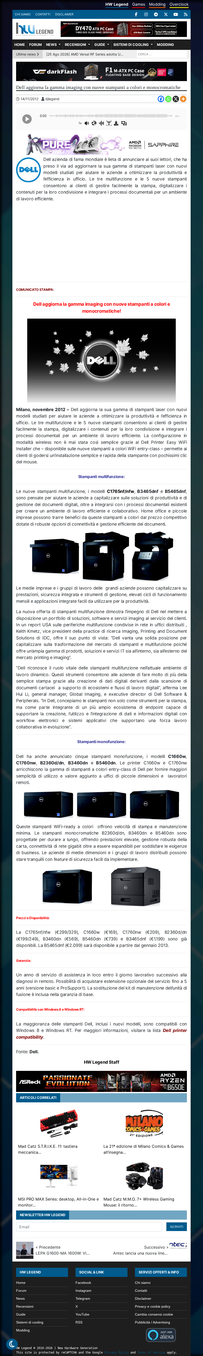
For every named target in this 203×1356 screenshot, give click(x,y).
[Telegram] (156, 14)
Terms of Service (151, 1352)
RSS (79, 1322)
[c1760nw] (101, 804)
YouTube (82, 1314)
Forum (35, 44)
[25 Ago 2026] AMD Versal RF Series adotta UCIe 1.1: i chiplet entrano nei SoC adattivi (85, 54)
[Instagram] (146, 14)
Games (138, 4)
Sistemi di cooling (131, 44)
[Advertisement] (101, 242)
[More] (183, 99)
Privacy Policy (116, 1352)
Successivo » (141, 1250)
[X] (166, 14)
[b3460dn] (67, 886)
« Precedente (63, 1250)
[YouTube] (176, 14)
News (51, 44)
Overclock (179, 4)
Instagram (83, 1291)
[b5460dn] (135, 886)
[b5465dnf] (152, 555)
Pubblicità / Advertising (152, 1322)
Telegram (83, 1298)
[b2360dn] (154, 804)
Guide (99, 44)
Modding (157, 4)
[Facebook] (136, 14)
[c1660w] (48, 804)
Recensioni (75, 44)
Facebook (83, 1283)
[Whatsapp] (168, 99)
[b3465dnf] (106, 555)
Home (19, 44)
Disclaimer (64, 14)
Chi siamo (22, 14)
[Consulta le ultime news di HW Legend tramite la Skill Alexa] (161, 1334)
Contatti (42, 14)
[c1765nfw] (54, 555)
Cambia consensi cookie (154, 1314)
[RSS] (186, 14)
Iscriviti (176, 1227)
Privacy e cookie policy (152, 1306)
